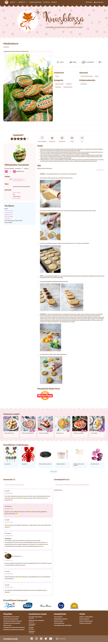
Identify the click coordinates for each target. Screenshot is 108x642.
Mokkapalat (32, 624)
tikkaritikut (8, 216)
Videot (54, 2)
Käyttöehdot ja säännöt (60, 619)
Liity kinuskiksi (58, 616)
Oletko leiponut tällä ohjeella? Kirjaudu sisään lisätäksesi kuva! (72, 484)
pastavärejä (16, 198)
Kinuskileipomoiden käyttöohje (63, 625)
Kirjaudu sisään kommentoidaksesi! (14, 484)
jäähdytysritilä (8, 214)
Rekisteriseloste (58, 621)
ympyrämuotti (8, 212)
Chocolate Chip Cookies (35, 616)
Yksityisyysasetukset (85, 623)
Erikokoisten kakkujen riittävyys (12, 621)
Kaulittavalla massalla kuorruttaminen (14, 629)
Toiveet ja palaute (84, 619)
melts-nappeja (17, 192)
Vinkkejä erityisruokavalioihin (11, 623)
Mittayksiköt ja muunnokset (11, 616)
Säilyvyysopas (7, 625)
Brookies (31, 627)
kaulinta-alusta (9, 210)
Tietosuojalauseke (59, 623)
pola (22, 556)
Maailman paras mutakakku (36, 620)
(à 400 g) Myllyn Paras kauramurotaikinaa (19, 179)
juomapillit (7, 218)
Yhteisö (46, 2)
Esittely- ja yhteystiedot (86, 616)
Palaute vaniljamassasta (86, 621)
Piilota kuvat (100, 170)
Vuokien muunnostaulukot (10, 619)
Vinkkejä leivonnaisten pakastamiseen (14, 627)
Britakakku (32, 631)
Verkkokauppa (35, 2)
